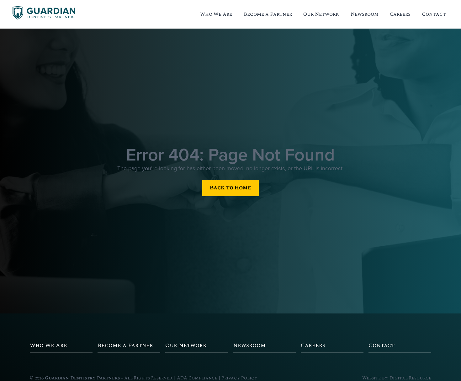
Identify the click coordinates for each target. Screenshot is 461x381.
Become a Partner (268, 14)
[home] (44, 14)
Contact (434, 14)
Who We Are (216, 14)
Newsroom (365, 14)
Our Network (321, 14)
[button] (216, 14)
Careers (400, 14)
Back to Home (230, 187)
